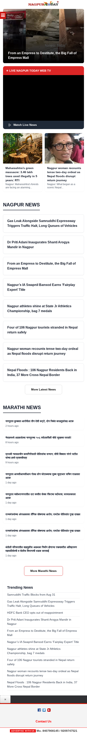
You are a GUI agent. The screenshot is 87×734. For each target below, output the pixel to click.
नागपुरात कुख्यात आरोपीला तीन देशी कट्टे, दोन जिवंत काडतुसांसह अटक (39, 421)
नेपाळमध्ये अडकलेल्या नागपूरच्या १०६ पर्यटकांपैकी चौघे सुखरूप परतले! (38, 437)
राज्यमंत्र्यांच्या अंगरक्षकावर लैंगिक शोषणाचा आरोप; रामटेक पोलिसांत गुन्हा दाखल (42, 514)
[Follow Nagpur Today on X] (44, 710)
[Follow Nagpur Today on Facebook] (39, 710)
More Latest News (43, 389)
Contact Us (43, 721)
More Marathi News (43, 570)
